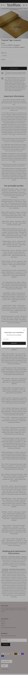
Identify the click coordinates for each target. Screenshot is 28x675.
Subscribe (14, 343)
